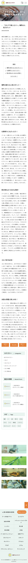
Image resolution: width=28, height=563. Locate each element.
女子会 (21, 419)
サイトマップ (21, 549)
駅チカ (16, 419)
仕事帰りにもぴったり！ (13, 70)
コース (9, 422)
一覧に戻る (14, 345)
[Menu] (25, 2)
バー (8, 419)
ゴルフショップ (7, 426)
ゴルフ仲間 (7, 368)
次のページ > (23, 344)
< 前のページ (5, 344)
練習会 (14, 422)
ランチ (19, 426)
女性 (12, 419)
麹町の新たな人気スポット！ (15, 68)
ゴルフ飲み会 (7, 371)
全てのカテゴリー (8, 357)
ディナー (14, 426)
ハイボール (20, 422)
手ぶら (5, 422)
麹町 (5, 419)
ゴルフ (6, 360)
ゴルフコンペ (7, 363)
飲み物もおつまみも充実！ (14, 73)
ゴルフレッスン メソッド (10, 366)
